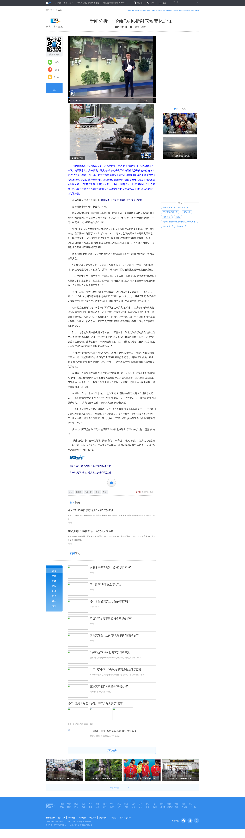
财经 (54, 580)
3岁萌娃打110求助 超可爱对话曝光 (110, 652)
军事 (112, 804)
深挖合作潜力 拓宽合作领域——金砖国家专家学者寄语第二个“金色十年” (81, 3)
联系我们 (72, 817)
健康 (133, 807)
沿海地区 (88, 492)
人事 (90, 804)
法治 (54, 606)
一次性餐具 (167, 207)
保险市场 (187, 212)
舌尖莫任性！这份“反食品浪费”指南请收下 (114, 635)
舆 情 (155, 807)
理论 (97, 804)
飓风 (97, 492)
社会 (54, 601)
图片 (54, 596)
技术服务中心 (125, 817)
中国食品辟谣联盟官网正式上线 (139, 10)
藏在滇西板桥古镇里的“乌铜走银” (109, 686)
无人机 (184, 807)
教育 (169, 804)
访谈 (119, 804)
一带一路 (192, 807)
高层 (83, 804)
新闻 (54, 575)
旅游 (126, 807)
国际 (54, 585)
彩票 (90, 807)
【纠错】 (138, 492)
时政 (62, 804)
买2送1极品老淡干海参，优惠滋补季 (186, 10)
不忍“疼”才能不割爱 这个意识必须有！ (112, 618)
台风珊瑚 (166, 226)
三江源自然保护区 (170, 212)
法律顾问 (103, 817)
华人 (140, 804)
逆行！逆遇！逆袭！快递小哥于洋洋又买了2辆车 (95, 703)
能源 (183, 804)
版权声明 (92, 817)
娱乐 (97, 807)
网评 (54, 591)
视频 (83, 807)
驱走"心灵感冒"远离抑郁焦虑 (162, 10)
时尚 (105, 807)
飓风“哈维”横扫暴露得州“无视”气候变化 (91, 510)
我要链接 (82, 817)
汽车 (155, 804)
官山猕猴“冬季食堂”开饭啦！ (106, 584)
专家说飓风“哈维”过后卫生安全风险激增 (91, 531)
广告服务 (113, 817)
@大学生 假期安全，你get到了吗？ (110, 601)
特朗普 (78, 492)
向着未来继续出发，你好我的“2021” (110, 567)
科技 (176, 804)
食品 (119, 807)
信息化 (141, 807)
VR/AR (163, 807)
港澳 (126, 804)
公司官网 (61, 817)
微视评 (170, 807)
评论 (54, 90)
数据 (147, 807)
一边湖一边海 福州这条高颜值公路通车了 (113, 731)
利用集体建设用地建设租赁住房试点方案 (179, 221)
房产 (162, 804)
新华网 (49, 9)
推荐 (54, 570)
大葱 (178, 217)
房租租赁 (181, 207)
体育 (112, 807)
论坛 (190, 804)
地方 (69, 804)
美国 (104, 492)
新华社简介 (50, 817)
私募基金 (166, 217)
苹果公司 (179, 226)
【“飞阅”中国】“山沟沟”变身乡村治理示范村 (115, 669)
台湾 (133, 804)
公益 (176, 807)
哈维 (70, 492)
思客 (62, 807)
